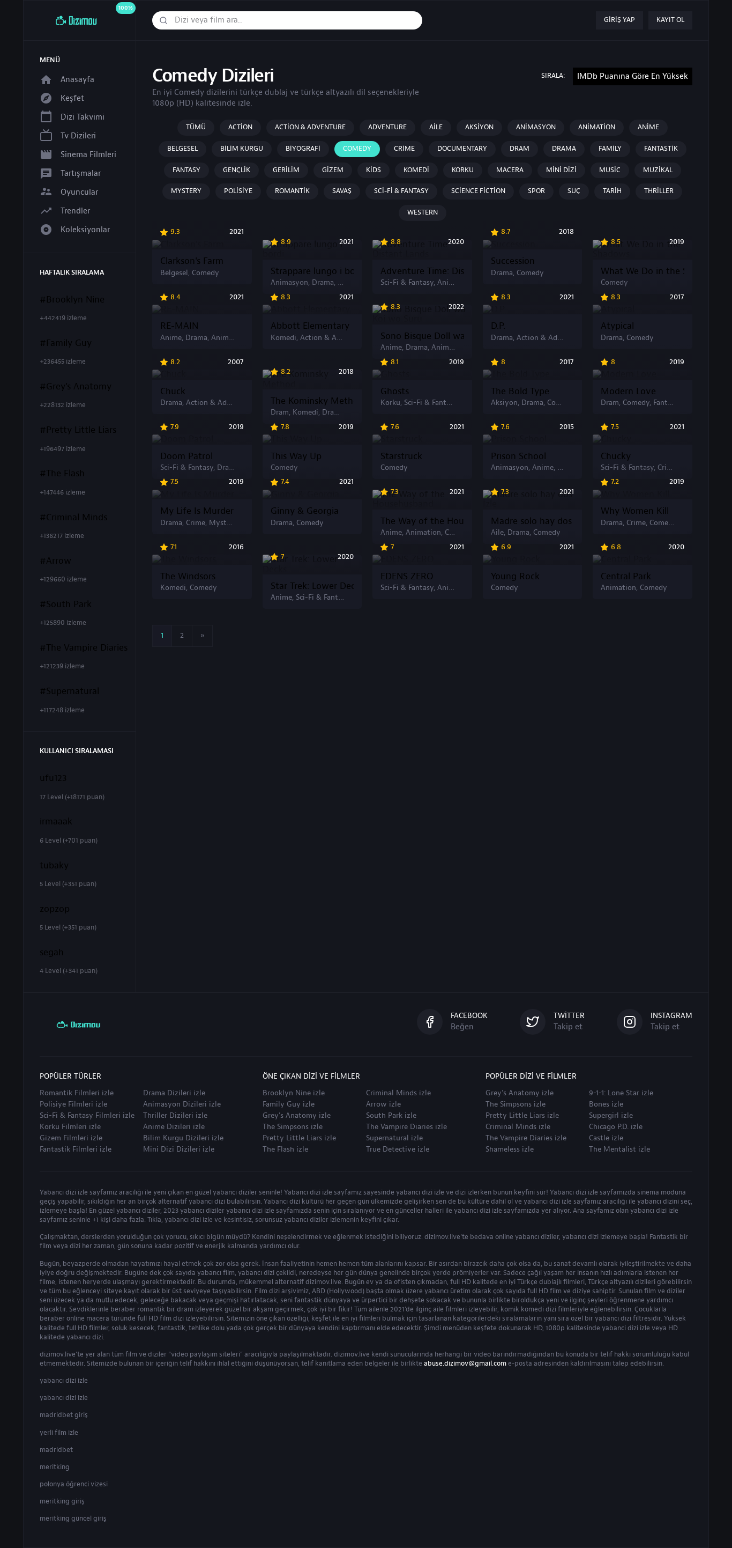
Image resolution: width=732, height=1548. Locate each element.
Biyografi (303, 148)
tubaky (54, 866)
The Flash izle (285, 1149)
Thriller (659, 191)
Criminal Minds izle (398, 1093)
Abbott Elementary (310, 326)
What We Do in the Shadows (642, 271)
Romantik (292, 191)
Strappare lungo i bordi (312, 271)
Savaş (342, 191)
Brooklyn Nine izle (294, 1093)
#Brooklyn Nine (72, 300)
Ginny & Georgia (305, 511)
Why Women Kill (635, 511)
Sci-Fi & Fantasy (401, 191)
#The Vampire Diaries (84, 648)
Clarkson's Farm (191, 261)
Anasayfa (77, 80)
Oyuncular (79, 192)
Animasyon (536, 127)
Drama (564, 148)
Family (610, 148)
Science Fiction (478, 191)
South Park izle (391, 1116)
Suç (573, 191)
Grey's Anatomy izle (297, 1116)
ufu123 (53, 778)
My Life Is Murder (197, 511)
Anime (648, 127)
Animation (596, 127)
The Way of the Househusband (422, 521)
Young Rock (515, 576)
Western (422, 212)
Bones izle (606, 1104)
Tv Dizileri (78, 136)
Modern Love (628, 391)
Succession (513, 261)
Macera (510, 170)
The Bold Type (520, 391)
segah (52, 953)
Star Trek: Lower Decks (312, 586)
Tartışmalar (81, 173)
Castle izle (606, 1138)
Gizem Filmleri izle (71, 1138)
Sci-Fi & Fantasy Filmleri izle (87, 1116)
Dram (519, 148)
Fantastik (661, 148)
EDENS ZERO (407, 576)
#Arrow (55, 561)
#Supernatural (69, 691)
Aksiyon (479, 127)
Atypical (617, 326)
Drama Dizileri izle (174, 1093)
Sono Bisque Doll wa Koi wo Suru (422, 336)
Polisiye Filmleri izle (73, 1104)
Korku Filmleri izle (70, 1127)
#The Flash (62, 474)
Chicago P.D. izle (616, 1127)
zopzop (55, 909)
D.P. (498, 326)
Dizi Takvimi (82, 117)
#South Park (66, 604)
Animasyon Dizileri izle (182, 1104)
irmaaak (56, 822)
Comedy (357, 148)
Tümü (196, 127)
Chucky (616, 456)
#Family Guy (66, 343)
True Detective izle (397, 1149)
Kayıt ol (670, 20)
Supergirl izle (611, 1116)
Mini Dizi (561, 170)
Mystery (186, 191)
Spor (536, 191)
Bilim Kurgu (241, 148)
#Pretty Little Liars (78, 430)
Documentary (462, 148)
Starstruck (401, 456)
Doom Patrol (186, 456)
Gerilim (286, 170)
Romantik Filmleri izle (77, 1093)
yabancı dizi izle (64, 1380)
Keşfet (72, 98)
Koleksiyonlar (85, 230)
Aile (436, 127)
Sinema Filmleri (88, 155)
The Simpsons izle (293, 1127)
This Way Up (296, 456)
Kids (373, 170)
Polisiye (238, 191)
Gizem (332, 170)
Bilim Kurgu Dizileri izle (183, 1138)
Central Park (626, 576)
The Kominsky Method (312, 401)
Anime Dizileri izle (174, 1127)
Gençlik (236, 170)
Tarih (612, 191)
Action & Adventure (310, 127)
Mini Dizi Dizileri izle (178, 1149)
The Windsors (187, 576)
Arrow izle (383, 1104)
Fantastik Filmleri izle (75, 1149)
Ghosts (394, 391)
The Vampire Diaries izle (406, 1127)
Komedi (416, 170)
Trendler (75, 211)
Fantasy (186, 170)
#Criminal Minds (73, 518)
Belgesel (182, 148)
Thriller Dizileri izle (175, 1116)
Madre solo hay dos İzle (532, 521)
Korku (463, 170)
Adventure (387, 127)
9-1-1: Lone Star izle (621, 1093)
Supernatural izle (394, 1138)
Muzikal (658, 170)
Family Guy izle (289, 1104)
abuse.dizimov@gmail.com (465, 1363)
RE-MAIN (179, 326)
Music (610, 170)
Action (240, 127)
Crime (404, 148)
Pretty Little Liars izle (299, 1138)
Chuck (172, 391)
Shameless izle (509, 1149)
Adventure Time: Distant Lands (422, 271)
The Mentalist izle (619, 1149)
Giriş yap (619, 20)
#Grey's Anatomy (75, 387)
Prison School (518, 456)
